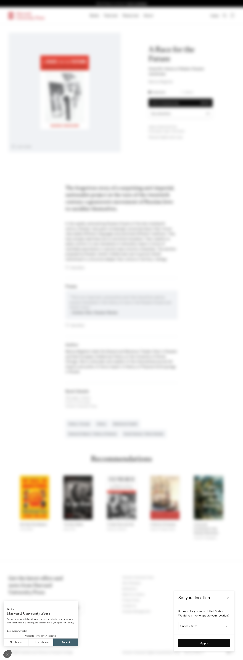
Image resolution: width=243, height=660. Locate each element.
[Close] (228, 598)
